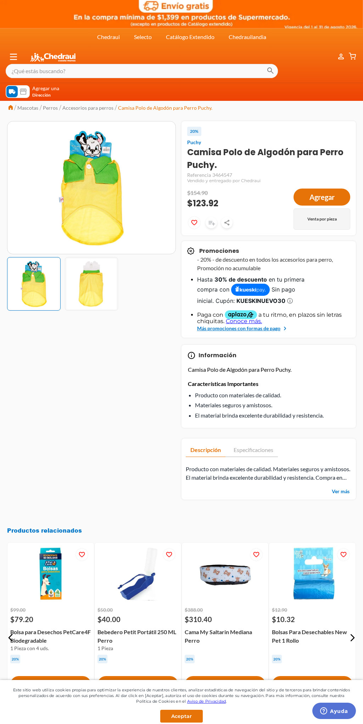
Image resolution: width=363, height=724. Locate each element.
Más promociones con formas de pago (238, 328)
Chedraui (108, 36)
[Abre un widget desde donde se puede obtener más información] (334, 711)
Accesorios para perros (87, 108)
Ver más (341, 491)
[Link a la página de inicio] (10, 108)
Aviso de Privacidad (206, 701)
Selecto (143, 36)
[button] (13, 57)
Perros (50, 108)
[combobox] (142, 71)
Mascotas (27, 108)
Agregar (322, 197)
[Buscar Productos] (270, 71)
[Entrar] (337, 56)
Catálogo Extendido (190, 36)
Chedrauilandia (247, 36)
